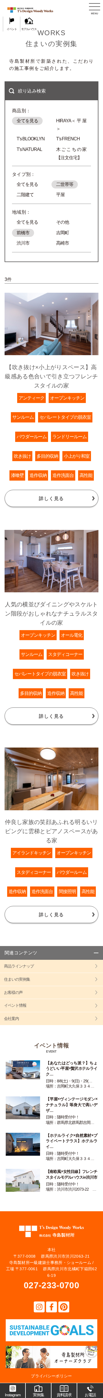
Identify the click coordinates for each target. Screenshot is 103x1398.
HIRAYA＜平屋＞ (71, 121)
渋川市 (23, 243)
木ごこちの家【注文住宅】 (71, 150)
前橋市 (23, 232)
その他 (62, 222)
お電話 (90, 1395)
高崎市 (62, 243)
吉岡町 (62, 232)
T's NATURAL (29, 149)
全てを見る (27, 120)
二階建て (25, 194)
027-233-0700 (51, 1285)
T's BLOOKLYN (31, 138)
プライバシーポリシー (51, 1376)
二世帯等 (64, 184)
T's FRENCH (68, 138)
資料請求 (64, 1395)
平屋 (60, 194)
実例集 (38, 1395)
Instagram (13, 1395)
